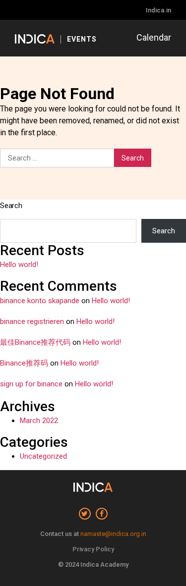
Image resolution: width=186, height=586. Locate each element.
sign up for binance (31, 383)
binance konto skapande (39, 300)
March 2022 (39, 420)
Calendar (153, 37)
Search (11, 205)
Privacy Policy (93, 549)
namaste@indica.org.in (113, 533)
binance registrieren (32, 321)
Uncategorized (43, 456)
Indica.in (158, 10)
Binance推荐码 (24, 363)
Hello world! (19, 264)
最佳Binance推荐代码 (35, 342)
